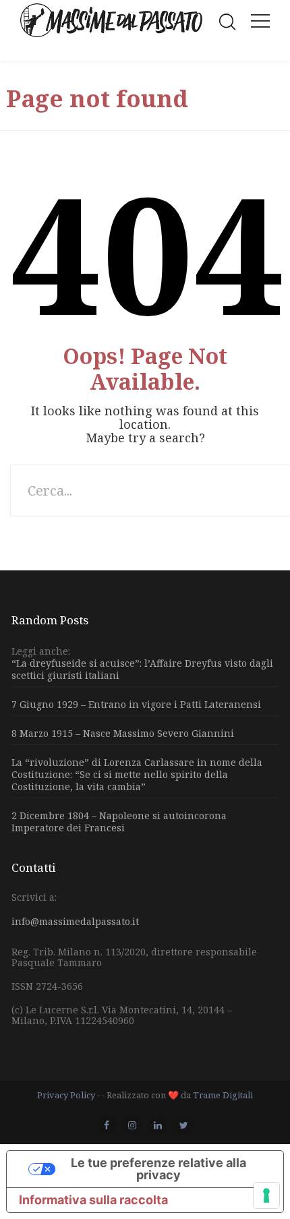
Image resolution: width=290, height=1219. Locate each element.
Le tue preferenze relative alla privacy (158, 1169)
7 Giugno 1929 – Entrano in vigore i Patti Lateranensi (136, 704)
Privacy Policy (66, 1095)
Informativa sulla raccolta (93, 1200)
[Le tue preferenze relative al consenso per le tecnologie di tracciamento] (266, 1195)
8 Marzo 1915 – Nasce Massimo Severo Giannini (122, 733)
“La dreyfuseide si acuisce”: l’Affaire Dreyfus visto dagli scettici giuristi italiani (142, 669)
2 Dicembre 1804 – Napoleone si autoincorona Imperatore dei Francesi (119, 821)
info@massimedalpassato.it (75, 921)
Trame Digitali (223, 1095)
